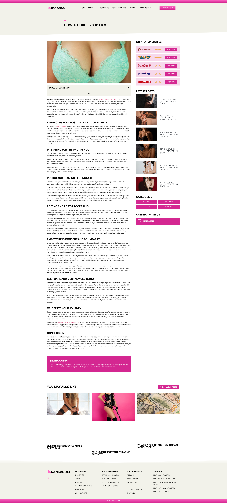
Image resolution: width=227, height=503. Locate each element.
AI (96, 8)
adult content (61, 126)
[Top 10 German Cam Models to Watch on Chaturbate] (146, 134)
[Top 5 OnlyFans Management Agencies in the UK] (146, 118)
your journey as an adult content (69, 322)
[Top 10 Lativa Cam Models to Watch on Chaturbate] (146, 184)
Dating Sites (145, 8)
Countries (104, 8)
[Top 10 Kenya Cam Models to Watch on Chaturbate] (146, 151)
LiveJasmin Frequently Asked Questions (64, 447)
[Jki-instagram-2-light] (48, 478)
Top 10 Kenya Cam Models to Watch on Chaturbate (169, 151)
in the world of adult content (109, 99)
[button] (133, 8)
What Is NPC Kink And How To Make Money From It (157, 446)
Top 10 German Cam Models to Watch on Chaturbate (169, 134)
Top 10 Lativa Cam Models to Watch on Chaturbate (169, 184)
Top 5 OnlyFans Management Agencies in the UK (168, 118)
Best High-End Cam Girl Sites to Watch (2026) (168, 101)
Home (83, 8)
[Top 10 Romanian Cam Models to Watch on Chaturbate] (146, 167)
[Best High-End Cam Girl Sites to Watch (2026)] (146, 101)
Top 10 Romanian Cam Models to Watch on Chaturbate (169, 167)
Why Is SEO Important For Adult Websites (111, 453)
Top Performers (119, 8)
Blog (90, 8)
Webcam (132, 8)
